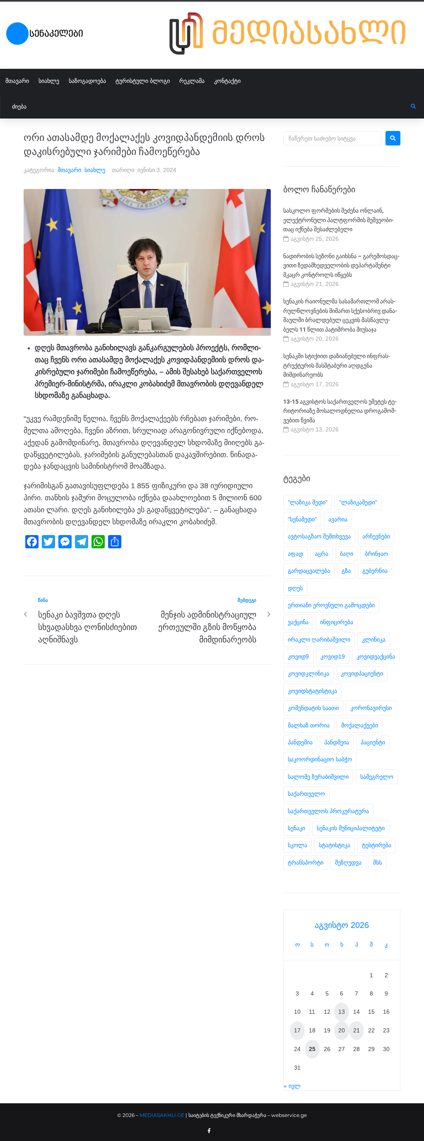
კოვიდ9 (298, 656)
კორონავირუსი (371, 708)
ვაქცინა (298, 622)
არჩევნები (376, 536)
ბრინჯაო (376, 553)
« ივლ (292, 1086)
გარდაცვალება (309, 570)
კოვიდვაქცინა (376, 656)
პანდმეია (336, 742)
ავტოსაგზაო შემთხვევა (319, 536)
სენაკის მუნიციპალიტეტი (351, 828)
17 (297, 1030)
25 (312, 1049)
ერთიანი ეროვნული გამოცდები (331, 605)
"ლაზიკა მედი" (308, 502)
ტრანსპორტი (305, 862)
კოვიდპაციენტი (362, 673)
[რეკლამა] (293, 56)
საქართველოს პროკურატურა (328, 811)
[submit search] (413, 106)
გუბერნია (375, 570)
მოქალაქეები (359, 725)
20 (341, 1030)
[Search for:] (332, 138)
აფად (295, 553)
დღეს (295, 588)
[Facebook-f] (209, 1131)
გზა (346, 570)
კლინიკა (373, 639)
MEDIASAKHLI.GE (162, 1115)
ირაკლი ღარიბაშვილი (319, 639)
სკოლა (297, 845)
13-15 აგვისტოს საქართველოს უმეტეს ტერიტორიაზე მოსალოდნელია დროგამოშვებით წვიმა (340, 411)
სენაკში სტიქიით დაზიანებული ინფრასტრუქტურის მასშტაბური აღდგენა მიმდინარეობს (336, 365)
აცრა (321, 553)
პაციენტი (373, 742)
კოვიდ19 (332, 656)
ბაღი (346, 553)
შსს (377, 862)
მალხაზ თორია (309, 725)
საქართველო (306, 793)
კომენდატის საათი (313, 708)
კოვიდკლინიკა (308, 673)
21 (356, 1030)
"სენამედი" (302, 519)
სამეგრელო (376, 776)
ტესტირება (376, 845)
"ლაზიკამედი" (358, 502)
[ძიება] (205, 106)
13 (341, 1011)
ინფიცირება (336, 622)
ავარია (337, 519)
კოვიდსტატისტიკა (312, 691)
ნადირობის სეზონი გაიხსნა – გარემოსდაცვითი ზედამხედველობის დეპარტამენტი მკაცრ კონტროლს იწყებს (341, 265)
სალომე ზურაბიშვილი (318, 776)
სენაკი (296, 828)
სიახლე (94, 170)
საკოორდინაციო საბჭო (320, 759)
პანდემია (300, 742)
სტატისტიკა (334, 845)
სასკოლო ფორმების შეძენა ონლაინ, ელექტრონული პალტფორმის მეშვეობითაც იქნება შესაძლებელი (338, 220)
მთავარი (69, 170)
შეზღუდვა (348, 862)
